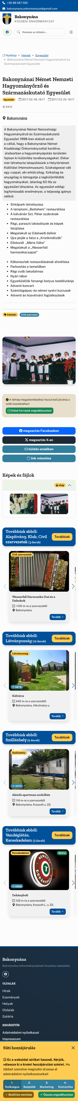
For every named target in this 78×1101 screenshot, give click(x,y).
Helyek (26, 55)
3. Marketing (47, 1084)
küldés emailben (40, 449)
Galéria (7, 1016)
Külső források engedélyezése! (31, 410)
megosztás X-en (40, 440)
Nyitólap (11, 55)
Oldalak (8, 1010)
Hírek (6, 991)
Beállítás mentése (20, 1094)
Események (11, 997)
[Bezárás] (73, 1048)
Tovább (56, 617)
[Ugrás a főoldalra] (6, 19)
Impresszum (11, 1039)
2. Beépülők (29, 1084)
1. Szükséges (12, 1084)
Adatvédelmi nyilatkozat (20, 1032)
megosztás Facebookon (40, 431)
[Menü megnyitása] (71, 32)
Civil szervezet (29, 314)
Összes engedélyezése (58, 1094)
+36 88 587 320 (17, 2)
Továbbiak (62, 537)
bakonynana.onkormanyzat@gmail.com (32, 8)
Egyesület (41, 55)
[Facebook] (7, 32)
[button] (23, 504)
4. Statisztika (65, 1084)
